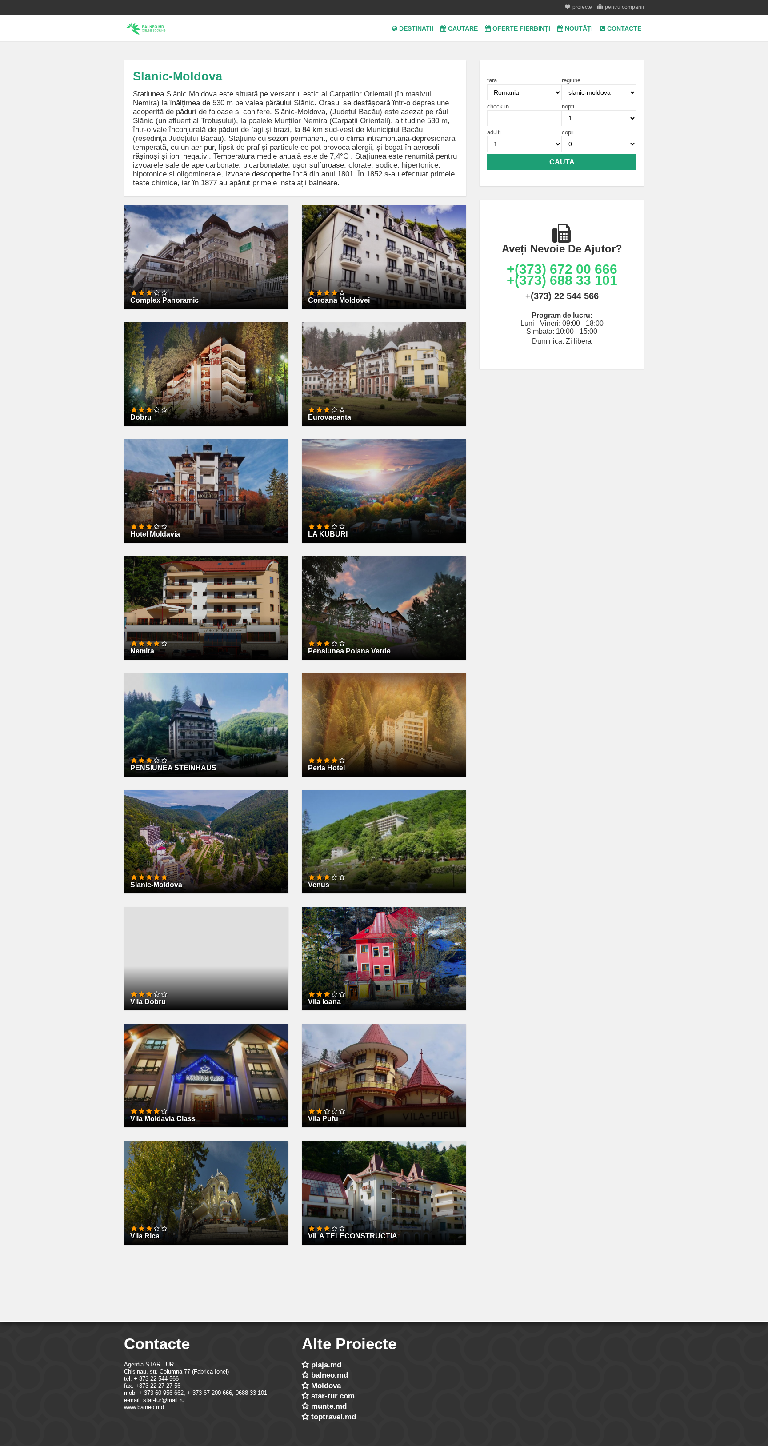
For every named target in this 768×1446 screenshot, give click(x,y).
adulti (494, 132)
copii (568, 132)
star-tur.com (333, 1396)
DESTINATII (415, 28)
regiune (571, 80)
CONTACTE (623, 28)
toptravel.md (333, 1417)
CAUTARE (462, 28)
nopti (568, 107)
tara (492, 80)
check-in (498, 107)
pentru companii (624, 7)
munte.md (329, 1406)
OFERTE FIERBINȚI (520, 28)
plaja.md (326, 1365)
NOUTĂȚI (578, 28)
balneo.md (329, 1375)
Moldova (326, 1386)
